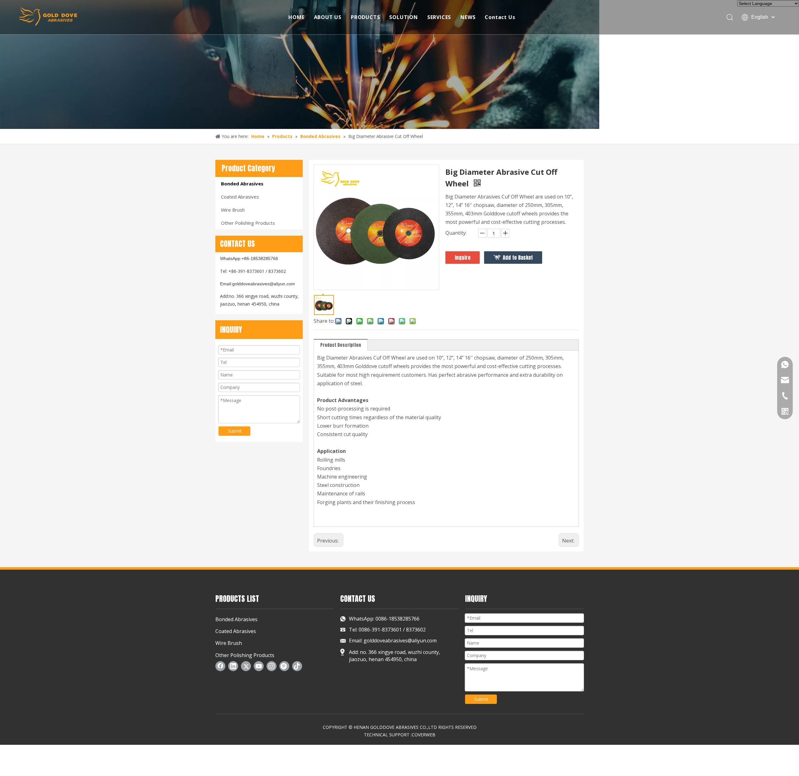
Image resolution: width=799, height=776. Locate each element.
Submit (235, 431)
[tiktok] (297, 666)
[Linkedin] (233, 666)
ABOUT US (327, 17)
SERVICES (439, 17)
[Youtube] (259, 666)
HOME (296, 17)
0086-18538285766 (396, 618)
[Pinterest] (284, 666)
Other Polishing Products (248, 223)
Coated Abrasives (240, 197)
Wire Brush (233, 210)
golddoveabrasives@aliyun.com (400, 640)
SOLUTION (403, 17)
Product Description (340, 345)
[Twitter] (246, 666)
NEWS (467, 17)
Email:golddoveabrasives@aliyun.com (257, 283)
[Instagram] (272, 666)
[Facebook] (220, 666)
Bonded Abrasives (242, 183)
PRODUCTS (365, 17)
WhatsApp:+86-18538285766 (249, 258)
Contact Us (500, 17)
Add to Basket (518, 257)
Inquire (462, 257)
